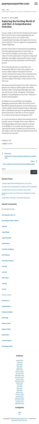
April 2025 (19, 390)
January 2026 (19, 373)
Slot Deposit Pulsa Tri (8, 215)
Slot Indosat (6, 255)
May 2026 (19, 366)
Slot (10, 140)
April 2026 (19, 368)
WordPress (15, 420)
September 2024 (19, 403)
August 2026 (19, 360)
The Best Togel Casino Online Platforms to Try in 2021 (17, 183)
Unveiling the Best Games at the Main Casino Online (16, 190)
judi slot (9, 143)
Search (4, 169)
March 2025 (19, 392)
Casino (19, 412)
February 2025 (19, 394)
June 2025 (19, 387)
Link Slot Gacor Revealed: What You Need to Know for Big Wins (19, 186)
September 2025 (19, 381)
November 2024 (19, 400)
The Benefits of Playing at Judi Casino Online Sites (16, 198)
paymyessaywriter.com (21, 418)
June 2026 (19, 364)
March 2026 (19, 370)
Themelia (24, 420)
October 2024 (19, 402)
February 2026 (19, 372)
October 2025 (19, 379)
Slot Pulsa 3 (5, 278)
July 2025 (19, 385)
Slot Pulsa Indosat (7, 260)
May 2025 (19, 388)
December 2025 (19, 375)
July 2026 (19, 362)
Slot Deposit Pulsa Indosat (10, 220)
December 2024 (19, 398)
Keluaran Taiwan (6, 295)
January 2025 (19, 396)
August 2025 (19, 383)
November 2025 (19, 377)
